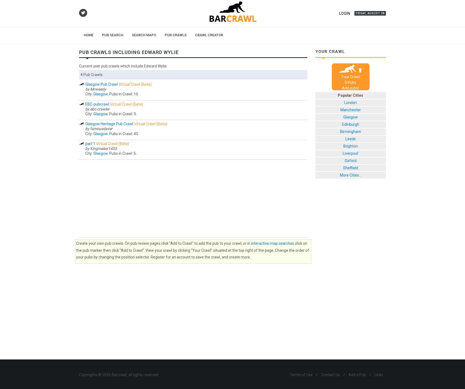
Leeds (351, 139)
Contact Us (330, 375)
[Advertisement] (193, 198)
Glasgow (100, 94)
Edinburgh (350, 124)
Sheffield (350, 168)
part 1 (90, 144)
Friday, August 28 (370, 13)
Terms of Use (301, 375)
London (350, 102)
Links (379, 375)
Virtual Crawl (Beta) (135, 84)
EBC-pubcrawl (97, 104)
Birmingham (350, 131)
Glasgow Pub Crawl (101, 84)
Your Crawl (350, 77)
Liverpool (350, 153)
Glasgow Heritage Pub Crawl (109, 124)
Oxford (351, 161)
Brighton (350, 146)
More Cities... (350, 175)
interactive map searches (272, 243)
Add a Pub (357, 375)
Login (344, 13)
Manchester (350, 110)
